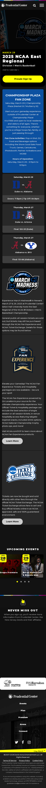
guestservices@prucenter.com (18, 783)
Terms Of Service (9, 761)
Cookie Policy (37, 761)
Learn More (12, 441)
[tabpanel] (32, 566)
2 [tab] (21, 582)
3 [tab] (25, 582)
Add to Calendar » (11, 70)
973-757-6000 (31, 781)
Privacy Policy (24, 761)
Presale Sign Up (23, 79)
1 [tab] (17, 582)
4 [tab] (28, 582)
